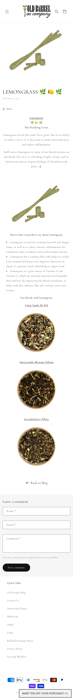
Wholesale (12, 616)
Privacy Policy (15, 648)
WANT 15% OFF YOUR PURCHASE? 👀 (45, 693)
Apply (10, 624)
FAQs (10, 632)
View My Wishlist (16, 656)
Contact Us (13, 600)
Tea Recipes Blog (16, 592)
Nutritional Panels (17, 608)
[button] (7, 11)
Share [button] (9, 108)
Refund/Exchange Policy (20, 640)
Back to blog (39, 483)
